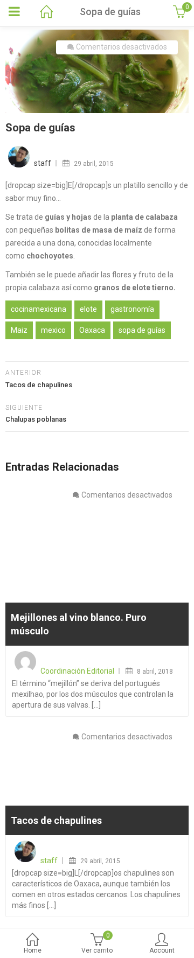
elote (88, 309)
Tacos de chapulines (56, 820)
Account (162, 950)
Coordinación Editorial (77, 671)
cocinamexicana (38, 309)
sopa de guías (142, 330)
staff (42, 163)
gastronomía (132, 309)
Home (32, 950)
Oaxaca (92, 330)
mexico (53, 330)
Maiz (19, 330)
